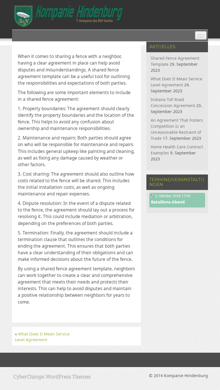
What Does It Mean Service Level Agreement (42, 336)
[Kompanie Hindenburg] (68, 16)
